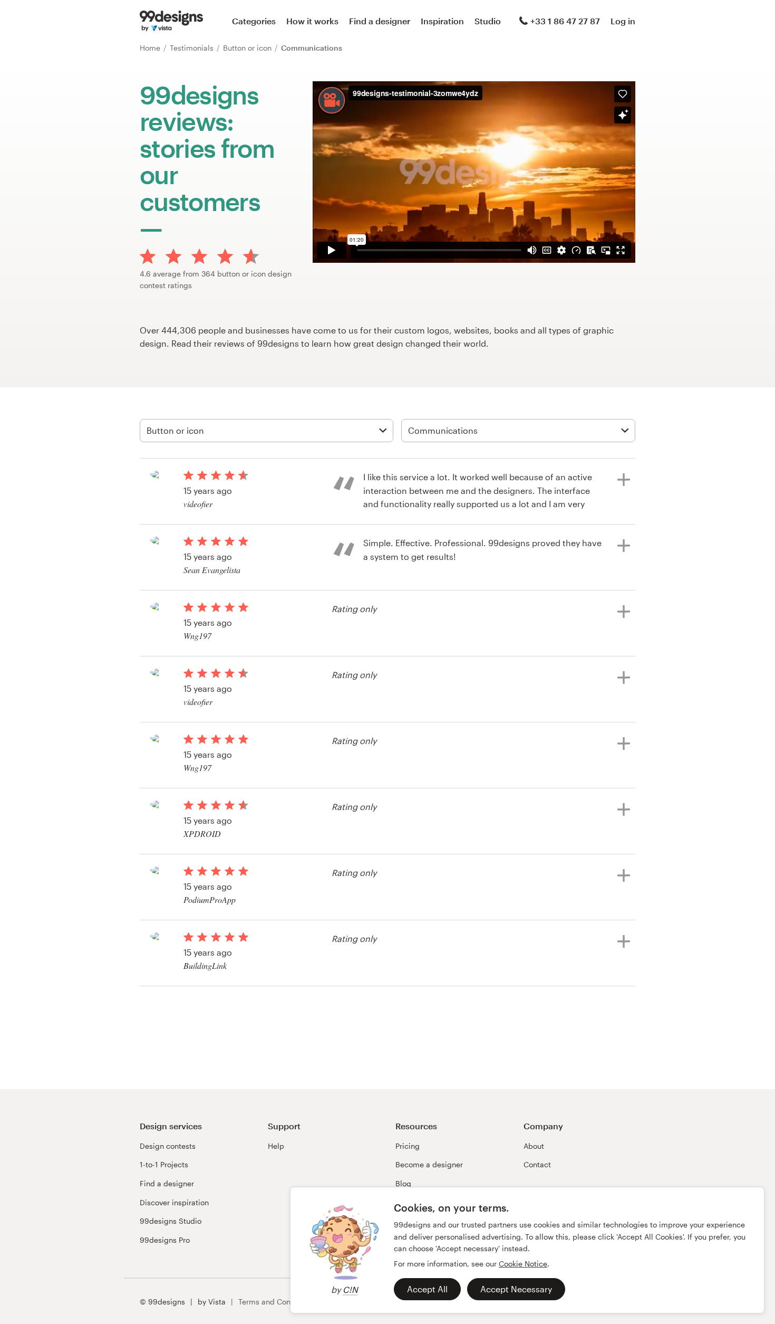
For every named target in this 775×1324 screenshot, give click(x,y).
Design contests (168, 1145)
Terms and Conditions (276, 1301)
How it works (312, 21)
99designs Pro (165, 1239)
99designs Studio (170, 1220)
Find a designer (379, 21)
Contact (537, 1164)
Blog (403, 1183)
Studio (487, 21)
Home (151, 47)
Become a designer (429, 1164)
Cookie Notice (523, 1263)
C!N (350, 1289)
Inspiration (442, 21)
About (534, 1145)
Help (276, 1145)
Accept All (427, 1289)
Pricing (407, 1145)
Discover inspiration (174, 1202)
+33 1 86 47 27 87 (565, 21)
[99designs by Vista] (171, 21)
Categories (254, 21)
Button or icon (248, 47)
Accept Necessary (516, 1289)
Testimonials (193, 47)
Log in (623, 21)
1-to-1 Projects (164, 1164)
